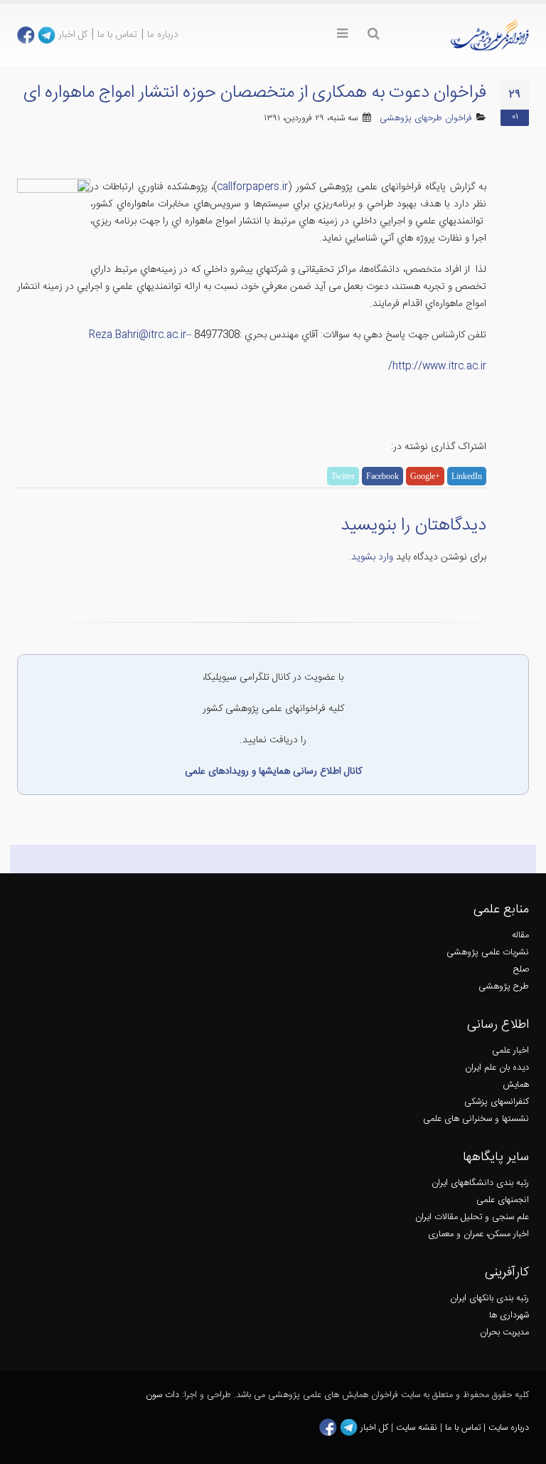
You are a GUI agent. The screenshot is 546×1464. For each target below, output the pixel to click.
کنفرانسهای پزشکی (496, 1102)
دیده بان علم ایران (497, 1067)
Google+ (425, 476)
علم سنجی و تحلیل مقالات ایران (472, 1217)
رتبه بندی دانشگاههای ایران (480, 1183)
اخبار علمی (510, 1050)
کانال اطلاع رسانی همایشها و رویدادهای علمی (273, 771)
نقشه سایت (418, 1428)
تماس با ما (117, 35)
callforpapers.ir (252, 187)
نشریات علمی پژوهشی (487, 952)
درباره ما (162, 35)
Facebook (382, 476)
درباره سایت (508, 1428)
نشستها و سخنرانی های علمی (476, 1119)
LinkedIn (466, 476)
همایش (516, 1085)
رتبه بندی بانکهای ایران (489, 1298)
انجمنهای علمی (502, 1200)
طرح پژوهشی (503, 986)
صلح (521, 969)
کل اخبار (72, 35)
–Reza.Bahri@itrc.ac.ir (140, 335)
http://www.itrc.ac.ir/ (437, 366)
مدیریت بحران (504, 1332)
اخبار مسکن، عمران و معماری (478, 1234)
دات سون (162, 1395)
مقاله (520, 935)
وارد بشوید (372, 557)
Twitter (343, 476)
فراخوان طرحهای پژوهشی (426, 118)
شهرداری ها (509, 1315)
